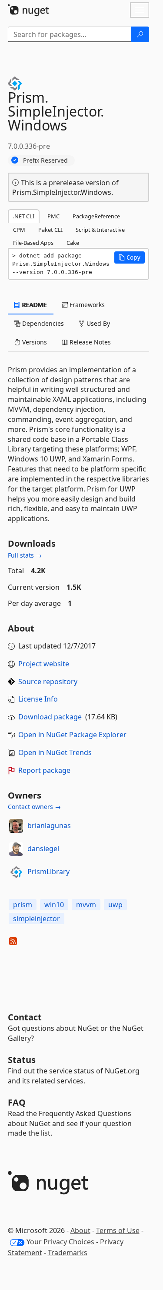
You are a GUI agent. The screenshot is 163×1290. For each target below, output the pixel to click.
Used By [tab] (97, 323)
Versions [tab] (33, 342)
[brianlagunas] (16, 826)
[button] (129, 257)
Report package (44, 770)
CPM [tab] (19, 230)
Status (22, 1060)
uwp (115, 904)
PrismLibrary (48, 871)
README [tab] (33, 305)
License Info (38, 699)
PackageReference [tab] (96, 216)
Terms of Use (118, 1230)
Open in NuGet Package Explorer (72, 734)
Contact (25, 1017)
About (80, 1230)
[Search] (140, 34)
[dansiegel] (16, 849)
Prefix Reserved (45, 160)
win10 (54, 904)
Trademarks (67, 1252)
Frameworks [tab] (86, 305)
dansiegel (43, 848)
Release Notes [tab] (89, 342)
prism (22, 904)
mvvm (86, 904)
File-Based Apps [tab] (33, 243)
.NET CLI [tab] (23, 216)
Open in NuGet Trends (55, 752)
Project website (43, 663)
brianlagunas (49, 825)
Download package (50, 717)
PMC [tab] (53, 216)
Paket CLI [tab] (50, 230)
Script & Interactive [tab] (100, 230)
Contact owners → (34, 806)
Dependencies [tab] (42, 323)
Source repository (47, 681)
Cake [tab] (73, 243)
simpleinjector (36, 918)
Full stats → (25, 555)
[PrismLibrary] (16, 872)
